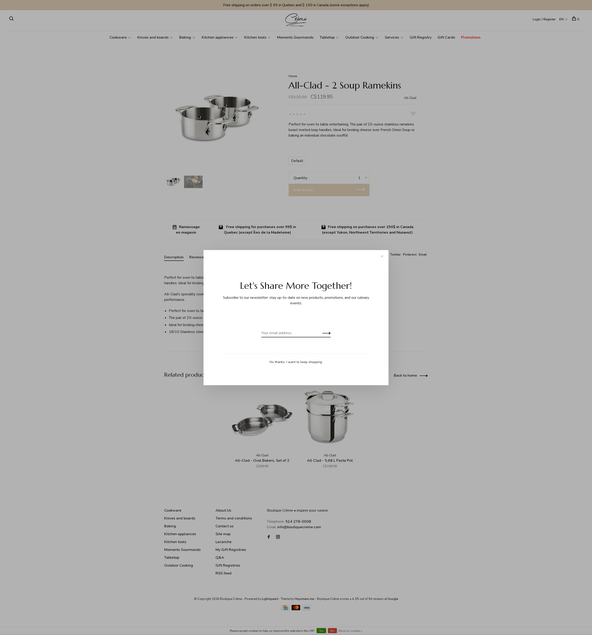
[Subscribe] (325, 333)
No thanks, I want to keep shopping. (296, 362)
